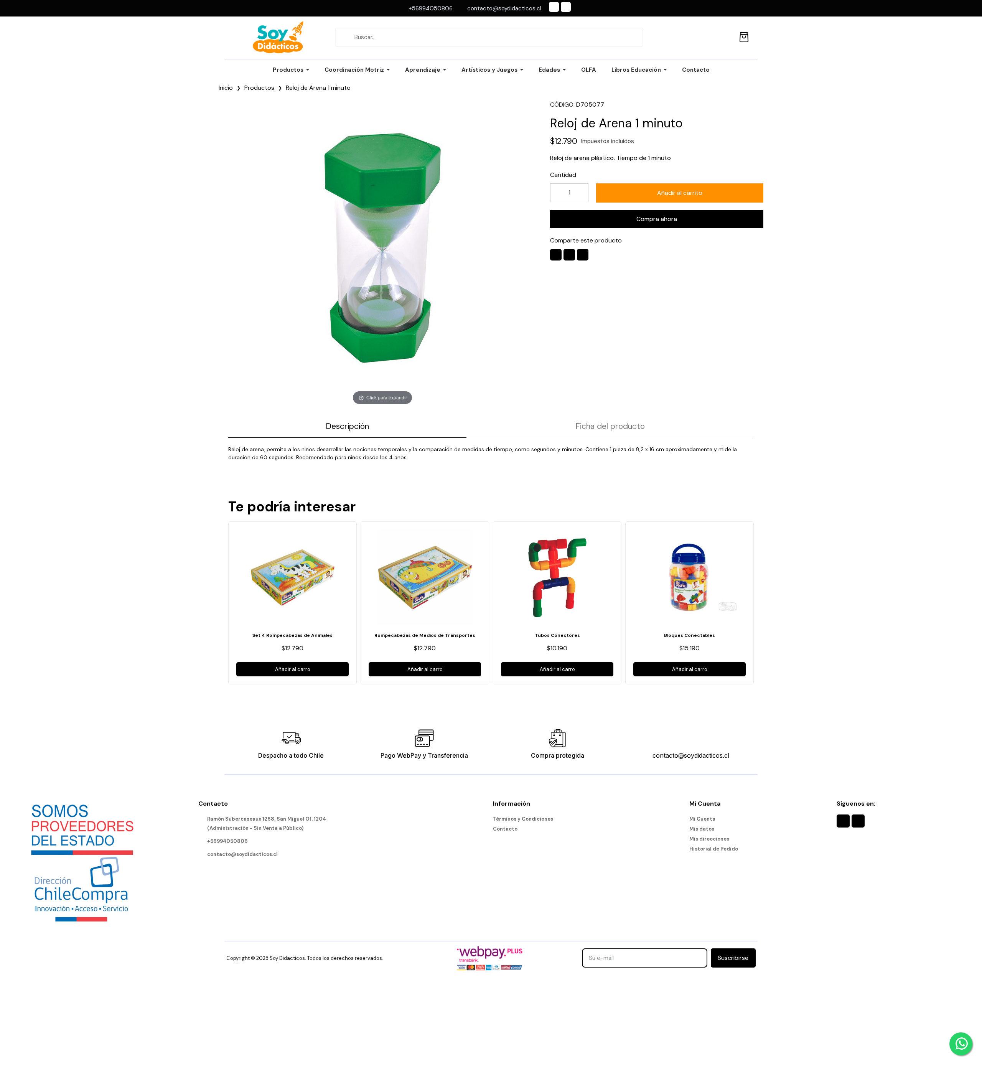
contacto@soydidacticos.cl (690, 755)
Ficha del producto (610, 426)
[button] (679, 193)
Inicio (226, 88)
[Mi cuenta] (726, 37)
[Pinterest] (582, 254)
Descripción (347, 426)
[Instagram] (566, 7)
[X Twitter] (569, 254)
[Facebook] (554, 7)
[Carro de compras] (744, 36)
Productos (259, 88)
